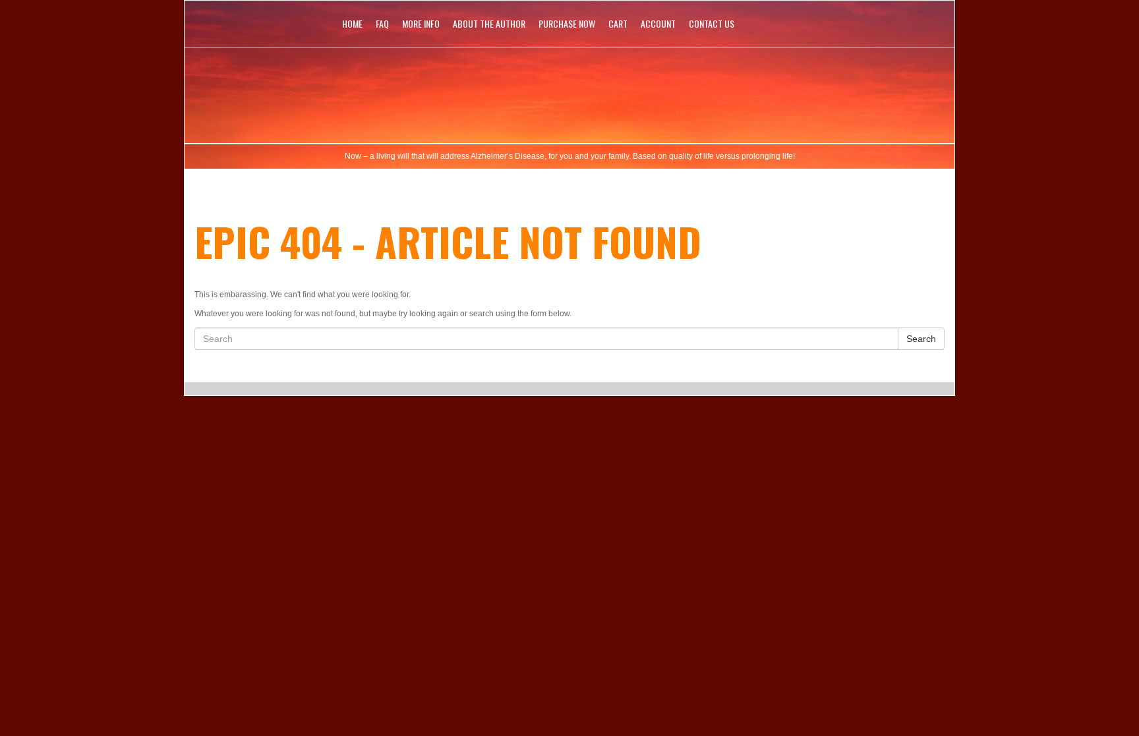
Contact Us (711, 23)
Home (352, 23)
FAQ (382, 23)
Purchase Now (567, 23)
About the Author (489, 23)
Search (921, 338)
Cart (618, 23)
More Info (421, 23)
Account (658, 23)
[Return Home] (569, 91)
